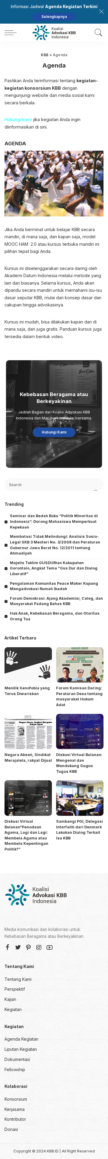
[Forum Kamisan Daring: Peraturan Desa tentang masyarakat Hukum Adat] (80, 665)
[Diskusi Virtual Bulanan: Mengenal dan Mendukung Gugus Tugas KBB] (80, 731)
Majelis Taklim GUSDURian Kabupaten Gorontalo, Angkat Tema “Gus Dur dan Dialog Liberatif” (54, 568)
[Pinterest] (29, 947)
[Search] (97, 33)
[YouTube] (49, 947)
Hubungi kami (18, 119)
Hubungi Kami (54, 432)
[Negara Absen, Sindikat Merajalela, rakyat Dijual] (28, 731)
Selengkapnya (54, 16)
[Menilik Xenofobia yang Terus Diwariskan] (28, 665)
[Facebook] (7, 947)
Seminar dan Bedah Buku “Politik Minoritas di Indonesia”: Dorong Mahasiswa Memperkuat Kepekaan (54, 521)
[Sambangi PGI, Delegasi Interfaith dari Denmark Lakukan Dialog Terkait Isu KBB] (80, 798)
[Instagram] (39, 947)
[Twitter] (18, 947)
